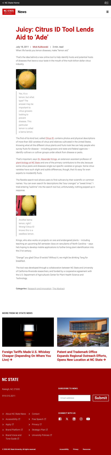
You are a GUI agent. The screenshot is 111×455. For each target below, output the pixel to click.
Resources (86, 449)
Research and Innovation (39, 288)
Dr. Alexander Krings (47, 159)
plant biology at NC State (28, 162)
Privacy (75, 449)
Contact (35, 414)
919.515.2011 (8, 396)
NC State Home (12, 2)
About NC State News (16, 414)
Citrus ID (50, 138)
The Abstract (58, 288)
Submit (101, 398)
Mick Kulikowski (40, 47)
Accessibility (64, 449)
